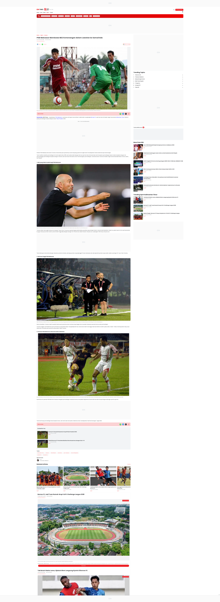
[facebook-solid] (123, 114)
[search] (174, 9)
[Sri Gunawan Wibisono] (38, 459)
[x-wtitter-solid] (126, 114)
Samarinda (40, 117)
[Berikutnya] (130, 540)
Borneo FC (93, 117)
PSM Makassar (58, 117)
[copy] (129, 114)
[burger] (182, 11)
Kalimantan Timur (120, 117)
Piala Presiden (59, 118)
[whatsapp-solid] (120, 114)
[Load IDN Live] (158, 134)
